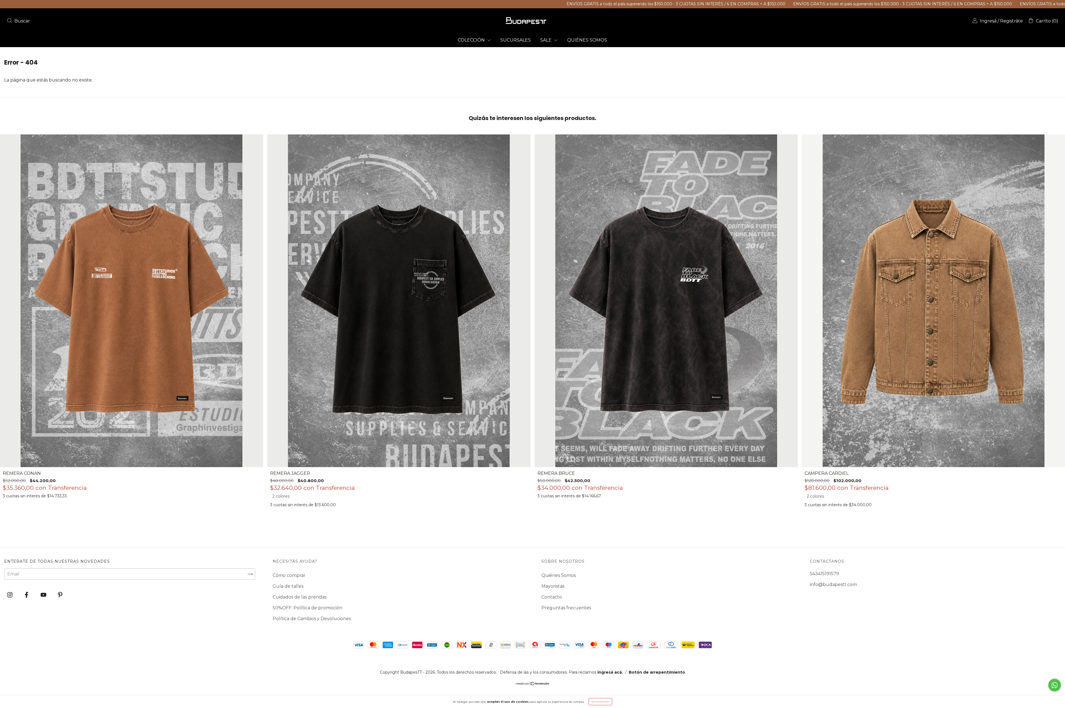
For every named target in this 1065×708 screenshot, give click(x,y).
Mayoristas (552, 586)
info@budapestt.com (833, 584)
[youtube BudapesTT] (44, 595)
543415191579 (824, 573)
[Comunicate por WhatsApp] (1054, 685)
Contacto (551, 597)
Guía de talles (288, 586)
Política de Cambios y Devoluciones (312, 618)
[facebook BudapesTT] (27, 595)
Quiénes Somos (558, 575)
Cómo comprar (289, 575)
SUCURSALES (515, 40)
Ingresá (988, 21)
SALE (546, 40)
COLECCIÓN (472, 40)
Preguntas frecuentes (566, 607)
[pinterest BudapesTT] (60, 595)
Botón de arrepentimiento (657, 672)
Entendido (600, 701)
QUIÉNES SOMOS (587, 40)
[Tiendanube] (532, 684)
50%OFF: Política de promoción (307, 607)
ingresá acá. (610, 672)
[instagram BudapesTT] (10, 595)
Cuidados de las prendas (299, 597)
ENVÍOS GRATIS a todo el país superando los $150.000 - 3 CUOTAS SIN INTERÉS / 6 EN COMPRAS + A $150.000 (538, 3)
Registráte (1011, 21)
